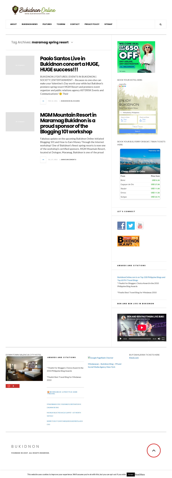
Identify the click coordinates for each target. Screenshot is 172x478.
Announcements (68, 159)
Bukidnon (25, 446)
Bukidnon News (30, 24)
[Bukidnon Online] (34, 10)
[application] (141, 327)
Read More (140, 474)
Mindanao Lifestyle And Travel (62, 393)
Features (47, 24)
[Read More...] (43, 101)
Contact (75, 24)
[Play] (120, 338)
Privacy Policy (92, 24)
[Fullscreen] (163, 338)
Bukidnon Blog (107, 364)
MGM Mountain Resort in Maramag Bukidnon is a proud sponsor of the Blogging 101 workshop (68, 123)
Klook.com (134, 357)
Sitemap (108, 24)
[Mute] (159, 338)
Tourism (61, 24)
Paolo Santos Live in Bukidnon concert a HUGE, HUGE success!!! (69, 64)
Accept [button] (130, 474)
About (13, 24)
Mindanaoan (93, 364)
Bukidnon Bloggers (70, 101)
